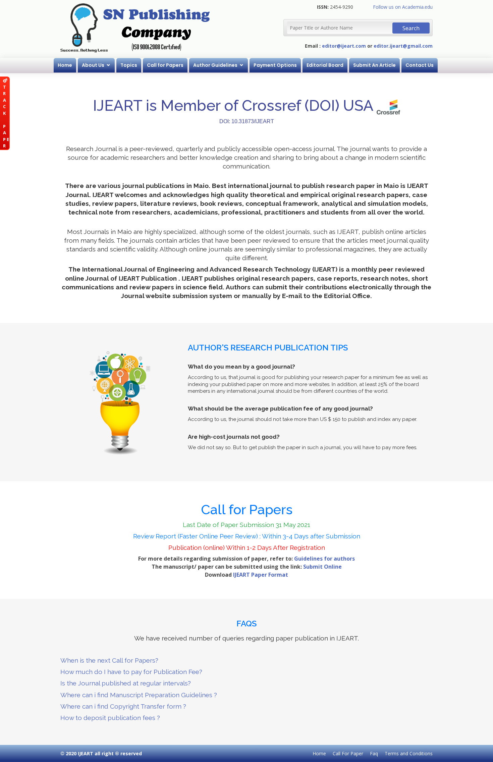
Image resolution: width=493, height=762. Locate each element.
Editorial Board (325, 65)
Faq (374, 753)
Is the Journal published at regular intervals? (125, 683)
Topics (128, 65)
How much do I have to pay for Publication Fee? (131, 671)
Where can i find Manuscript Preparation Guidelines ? (138, 695)
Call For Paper (348, 753)
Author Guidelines (215, 65)
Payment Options (275, 65)
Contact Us (419, 65)
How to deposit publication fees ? (110, 717)
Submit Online (322, 566)
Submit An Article (374, 65)
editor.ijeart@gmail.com (403, 46)
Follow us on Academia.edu (403, 7)
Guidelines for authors (324, 558)
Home (65, 65)
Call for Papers (165, 65)
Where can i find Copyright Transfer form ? (123, 706)
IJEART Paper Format (260, 574)
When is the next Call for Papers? (109, 660)
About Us (93, 65)
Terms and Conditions (409, 753)
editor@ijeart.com (344, 46)
